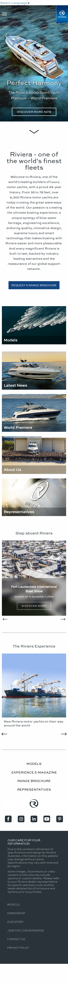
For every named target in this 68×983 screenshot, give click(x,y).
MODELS (34, 763)
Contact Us (16, 939)
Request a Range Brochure (34, 285)
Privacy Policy (18, 947)
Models (13, 904)
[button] (6, 578)
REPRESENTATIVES (34, 789)
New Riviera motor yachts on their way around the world (33, 723)
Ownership (16, 913)
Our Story (15, 922)
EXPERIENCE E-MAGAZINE (34, 772)
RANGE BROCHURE (34, 780)
